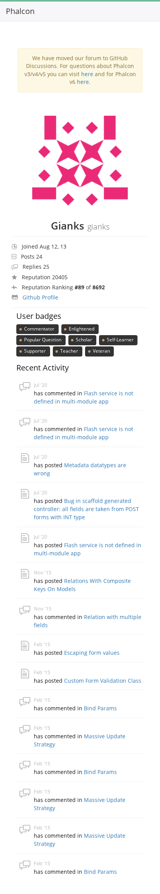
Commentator (38, 328)
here (87, 74)
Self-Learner (120, 339)
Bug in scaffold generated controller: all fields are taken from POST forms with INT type (86, 509)
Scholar (83, 339)
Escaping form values (92, 652)
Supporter (34, 351)
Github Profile (40, 297)
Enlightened (81, 328)
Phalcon (20, 11)
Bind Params (100, 708)
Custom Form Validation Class (102, 680)
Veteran (101, 351)
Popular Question (42, 339)
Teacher (68, 351)
